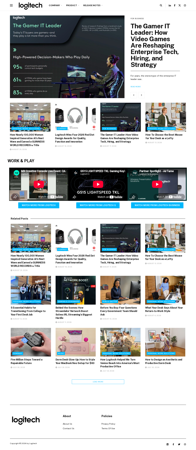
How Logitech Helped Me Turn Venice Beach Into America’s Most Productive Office (119, 363)
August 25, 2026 (19, 149)
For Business (137, 18)
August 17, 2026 (109, 146)
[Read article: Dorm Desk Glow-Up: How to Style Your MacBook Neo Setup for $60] (76, 342)
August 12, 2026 (19, 319)
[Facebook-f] (173, 444)
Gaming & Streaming (68, 301)
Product (71, 5)
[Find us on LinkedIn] (170, 5)
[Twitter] (179, 444)
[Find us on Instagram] (185, 5)
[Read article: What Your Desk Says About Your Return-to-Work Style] (165, 290)
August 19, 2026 (64, 146)
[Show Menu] (11, 5)
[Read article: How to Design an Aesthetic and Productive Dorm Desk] (165, 342)
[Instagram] (185, 444)
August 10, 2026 (109, 319)
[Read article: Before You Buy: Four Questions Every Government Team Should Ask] (120, 290)
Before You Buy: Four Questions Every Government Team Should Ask (118, 311)
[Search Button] (161, 5)
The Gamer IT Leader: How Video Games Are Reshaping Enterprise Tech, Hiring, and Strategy (155, 45)
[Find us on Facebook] (174, 5)
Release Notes (91, 5)
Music (61, 353)
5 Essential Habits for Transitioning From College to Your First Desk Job (28, 311)
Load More (98, 382)
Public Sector (110, 301)
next (141, 95)
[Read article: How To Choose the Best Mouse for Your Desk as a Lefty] (165, 117)
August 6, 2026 (154, 315)
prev (134, 95)
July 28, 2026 (63, 367)
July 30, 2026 (18, 367)
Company (54, 5)
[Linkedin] (167, 444)
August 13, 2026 (154, 142)
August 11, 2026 (64, 322)
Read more (136, 87)
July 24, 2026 (108, 371)
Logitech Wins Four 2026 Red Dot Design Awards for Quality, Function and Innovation (74, 138)
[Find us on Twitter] (179, 5)
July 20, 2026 (153, 367)
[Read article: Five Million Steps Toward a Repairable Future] (31, 342)
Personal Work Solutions (25, 129)
